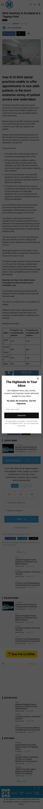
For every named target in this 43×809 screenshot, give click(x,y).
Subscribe (21, 415)
